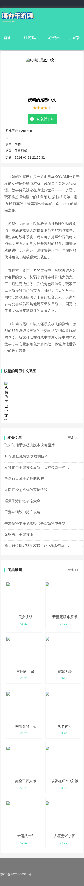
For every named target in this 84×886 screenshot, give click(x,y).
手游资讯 (52, 37)
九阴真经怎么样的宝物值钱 (25, 490)
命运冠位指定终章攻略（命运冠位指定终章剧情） (38, 545)
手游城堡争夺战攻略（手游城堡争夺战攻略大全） (38, 523)
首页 (8, 37)
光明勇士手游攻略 (18, 534)
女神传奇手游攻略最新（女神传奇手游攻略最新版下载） (38, 467)
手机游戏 (28, 37)
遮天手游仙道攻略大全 (22, 501)
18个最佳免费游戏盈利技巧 (26, 456)
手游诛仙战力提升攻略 (22, 512)
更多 (73, 437)
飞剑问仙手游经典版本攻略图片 (29, 445)
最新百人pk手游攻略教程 (24, 478)
